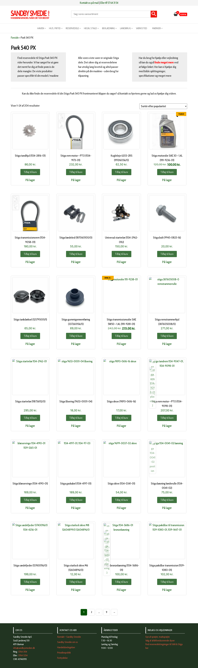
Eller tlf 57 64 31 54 (109, 2)
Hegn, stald (90, 28)
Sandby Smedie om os (67, 642)
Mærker (156, 28)
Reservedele (72, 28)
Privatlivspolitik (64, 652)
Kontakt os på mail (89, 2)
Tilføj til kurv (30, 172)
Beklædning (108, 28)
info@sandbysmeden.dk (24, 648)
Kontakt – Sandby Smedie (69, 636)
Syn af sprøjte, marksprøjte (157, 636)
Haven (40, 28)
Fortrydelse (62, 658)
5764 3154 (22, 651)
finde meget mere (164, 62)
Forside (15, 37)
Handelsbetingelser (66, 647)
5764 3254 (23, 655)
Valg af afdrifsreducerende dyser (160, 640)
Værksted (141, 28)
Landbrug (125, 28)
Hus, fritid (55, 28)
